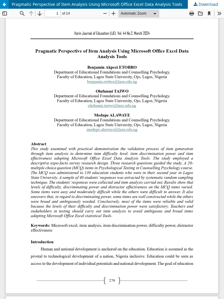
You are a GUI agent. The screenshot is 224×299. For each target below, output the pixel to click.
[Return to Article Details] (4, 4)
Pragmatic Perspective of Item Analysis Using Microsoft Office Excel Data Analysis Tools (97, 4)
